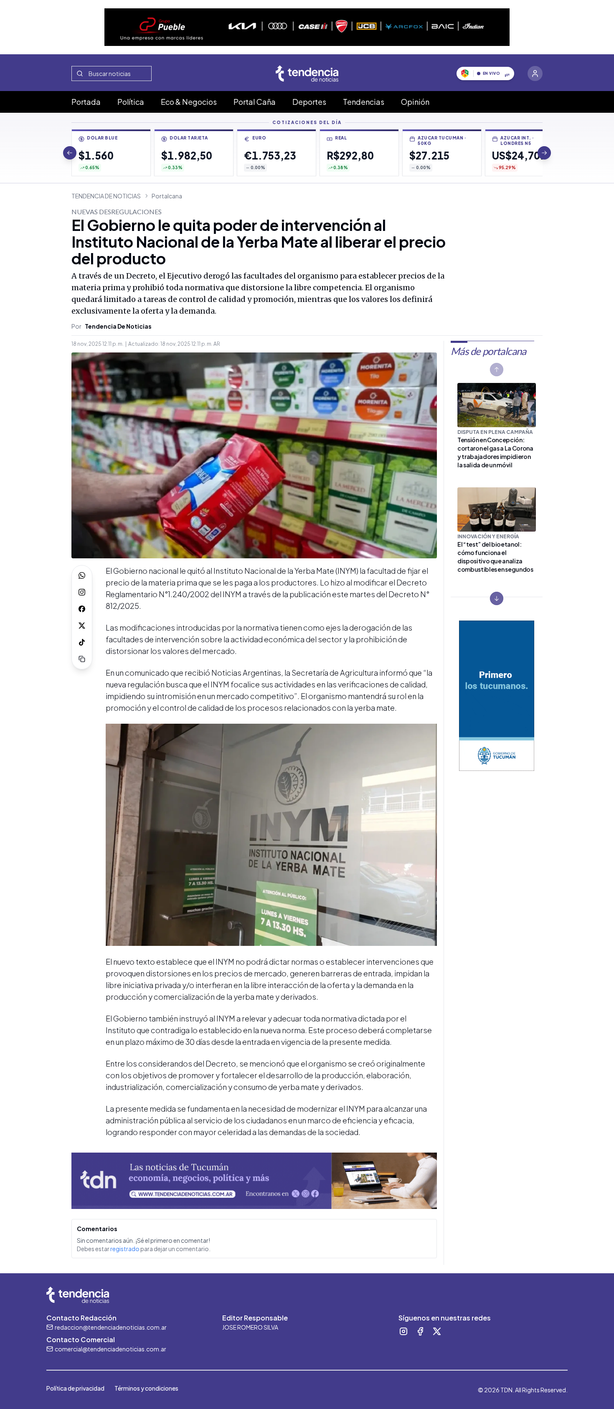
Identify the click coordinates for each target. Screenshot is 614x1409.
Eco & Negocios (189, 101)
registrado (125, 1248)
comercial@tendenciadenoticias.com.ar (110, 1349)
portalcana (167, 196)
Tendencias (363, 101)
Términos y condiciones (146, 1388)
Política (130, 101)
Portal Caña (254, 101)
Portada (86, 101)
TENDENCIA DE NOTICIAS (106, 196)
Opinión (415, 101)
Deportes (309, 101)
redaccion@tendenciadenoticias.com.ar (111, 1327)
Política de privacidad (75, 1388)
